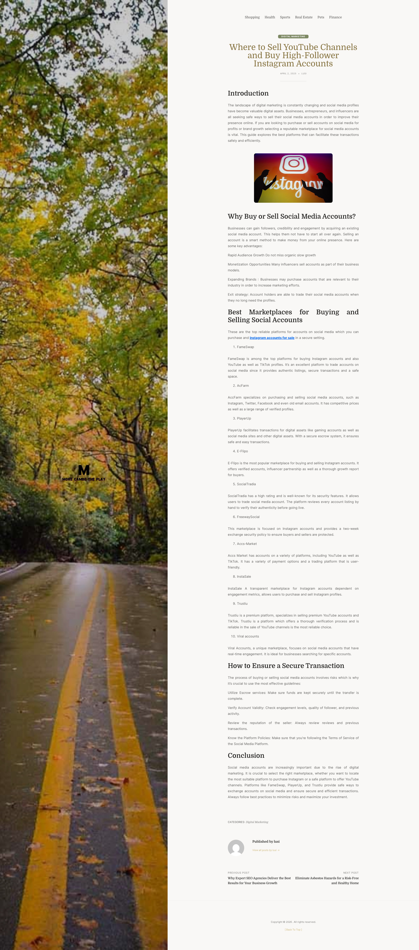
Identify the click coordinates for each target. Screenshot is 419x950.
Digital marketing (293, 36)
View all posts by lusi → (266, 850)
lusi (304, 73)
